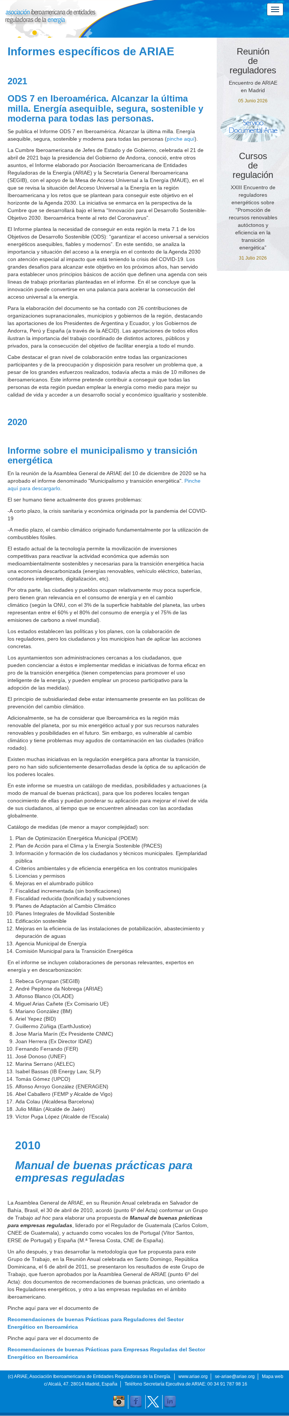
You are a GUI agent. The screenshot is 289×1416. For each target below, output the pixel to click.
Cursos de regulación (253, 165)
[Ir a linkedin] (170, 1402)
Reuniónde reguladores (253, 60)
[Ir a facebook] (136, 1402)
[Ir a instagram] (119, 1402)
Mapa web (272, 1376)
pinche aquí (181, 139)
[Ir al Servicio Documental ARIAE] (253, 128)
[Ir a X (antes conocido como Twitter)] (153, 1402)
